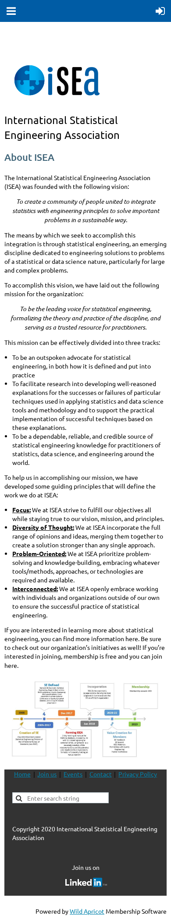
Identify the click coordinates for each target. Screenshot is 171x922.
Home (22, 774)
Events (73, 774)
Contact (100, 774)
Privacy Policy (137, 774)
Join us (47, 774)
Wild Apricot (87, 911)
